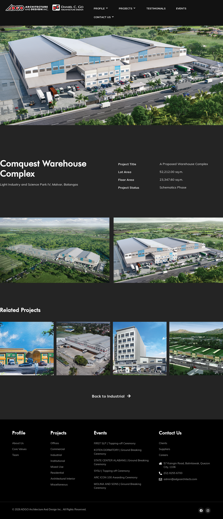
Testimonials (156, 8)
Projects (125, 8)
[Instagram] (208, 510)
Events (181, 8)
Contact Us (102, 17)
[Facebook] (201, 510)
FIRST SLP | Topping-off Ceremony (115, 443)
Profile (99, 8)
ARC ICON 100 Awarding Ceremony (115, 477)
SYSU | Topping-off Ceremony (112, 470)
